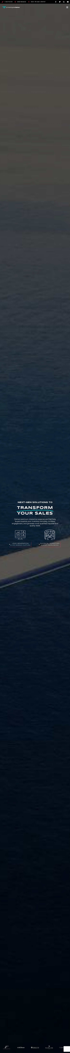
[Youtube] (67, 2)
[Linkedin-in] (63, 2)
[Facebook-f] (56, 2)
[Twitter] (60, 2)
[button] (67, 7)
